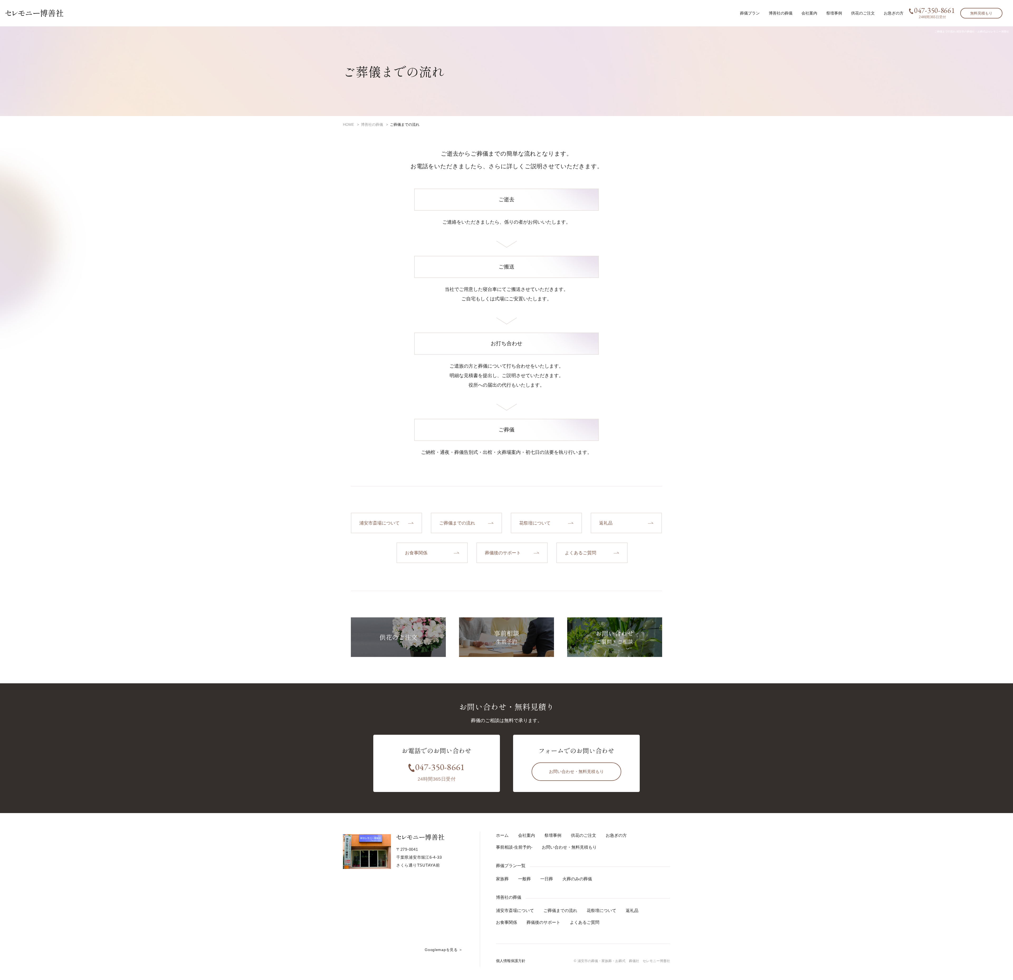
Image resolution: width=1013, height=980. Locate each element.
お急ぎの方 (894, 13)
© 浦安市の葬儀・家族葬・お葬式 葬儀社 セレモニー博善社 (622, 961)
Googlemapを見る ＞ (444, 950)
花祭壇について (601, 910)
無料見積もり (981, 13)
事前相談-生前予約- (514, 847)
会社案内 (809, 13)
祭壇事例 (834, 13)
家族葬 (502, 879)
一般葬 (524, 879)
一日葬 (546, 879)
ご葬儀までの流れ (560, 910)
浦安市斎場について (515, 910)
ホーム (502, 835)
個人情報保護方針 (510, 961)
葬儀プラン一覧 (510, 865)
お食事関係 (506, 922)
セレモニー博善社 (34, 13)
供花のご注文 (863, 13)
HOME (348, 124)
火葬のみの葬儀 (577, 879)
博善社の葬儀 (372, 124)
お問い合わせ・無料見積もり (576, 771)
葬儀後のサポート (543, 922)
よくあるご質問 (584, 922)
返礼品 (632, 910)
